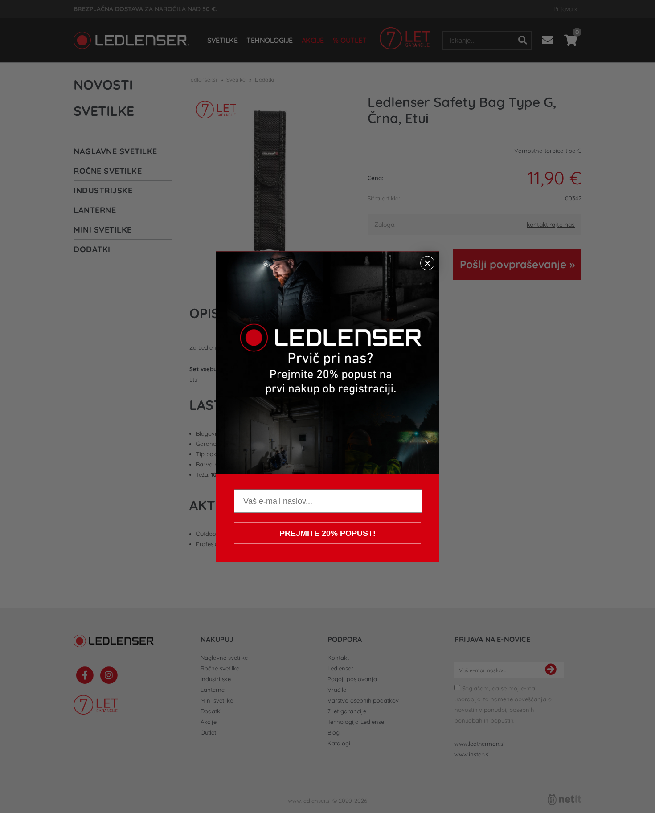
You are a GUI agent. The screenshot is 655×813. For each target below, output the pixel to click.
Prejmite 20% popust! (327, 532)
